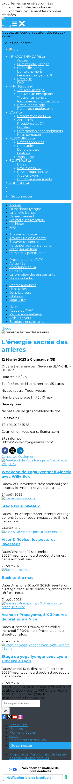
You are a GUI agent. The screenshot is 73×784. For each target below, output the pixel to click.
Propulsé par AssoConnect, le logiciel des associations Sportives (38, 756)
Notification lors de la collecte (28, 778)
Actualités (25, 120)
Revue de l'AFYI (29, 168)
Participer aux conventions (38, 101)
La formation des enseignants (40, 131)
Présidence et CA (30, 123)
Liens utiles (25, 146)
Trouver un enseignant (35, 94)
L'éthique (24, 79)
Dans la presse (28, 149)
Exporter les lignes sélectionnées (27, 3)
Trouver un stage (31, 90)
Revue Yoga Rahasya (33, 172)
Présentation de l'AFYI (34, 116)
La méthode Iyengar (33, 64)
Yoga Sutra (25, 157)
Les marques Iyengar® (34, 75)
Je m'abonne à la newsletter (24, 698)
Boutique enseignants (34, 179)
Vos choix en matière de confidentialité (40, 769)
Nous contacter (29, 135)
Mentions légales (22, 732)
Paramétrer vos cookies (27, 740)
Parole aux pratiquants (35, 109)
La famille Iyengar (31, 68)
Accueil (23, 60)
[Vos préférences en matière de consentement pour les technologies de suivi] (66, 777)
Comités (23, 127)
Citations (23, 153)
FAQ (20, 83)
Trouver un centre (32, 97)
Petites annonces (30, 142)
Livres (21, 164)
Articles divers (28, 175)
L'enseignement (29, 71)
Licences (16, 729)
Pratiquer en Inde (31, 105)
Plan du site (18, 725)
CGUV (13, 736)
